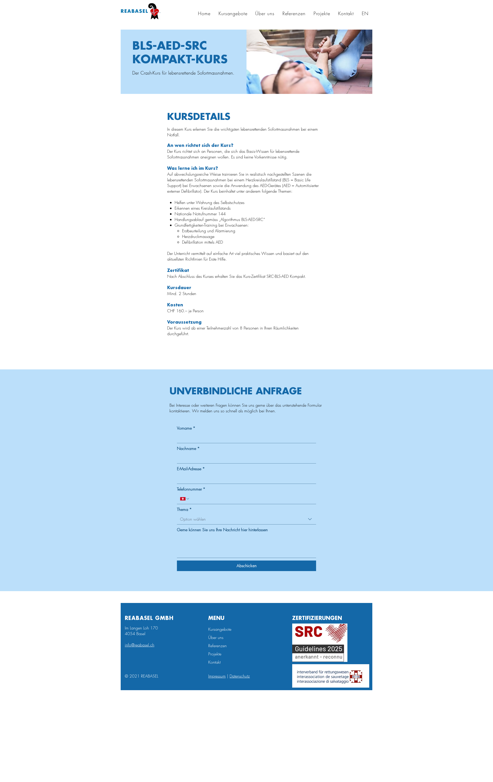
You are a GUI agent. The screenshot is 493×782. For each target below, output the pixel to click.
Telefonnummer (191, 489)
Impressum (217, 676)
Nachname (188, 448)
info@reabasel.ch (139, 645)
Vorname (186, 428)
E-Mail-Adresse (191, 468)
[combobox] (246, 519)
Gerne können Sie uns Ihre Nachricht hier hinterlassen (222, 529)
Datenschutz (240, 676)
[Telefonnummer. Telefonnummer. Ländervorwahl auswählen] (185, 499)
